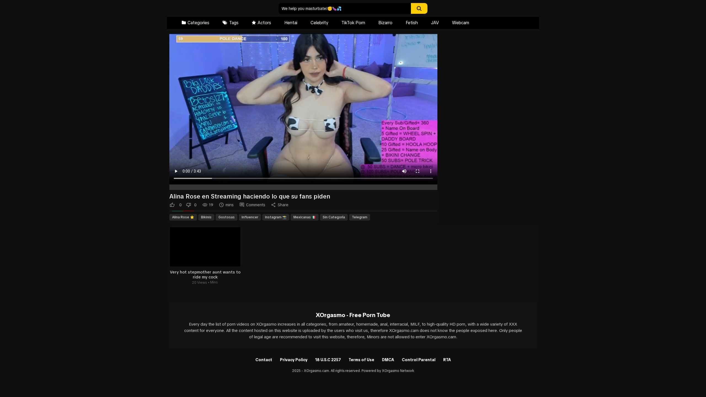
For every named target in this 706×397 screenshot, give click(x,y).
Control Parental (418, 360)
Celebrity (319, 22)
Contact (263, 360)
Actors (264, 22)
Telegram (359, 217)
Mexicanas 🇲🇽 (304, 217)
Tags (234, 22)
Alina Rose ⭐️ (183, 217)
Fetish (412, 22)
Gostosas (226, 217)
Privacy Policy (293, 360)
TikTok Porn (353, 22)
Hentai (290, 22)
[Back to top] (687, 380)
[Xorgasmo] (204, 8)
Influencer (250, 217)
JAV (435, 22)
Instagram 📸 (276, 217)
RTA (447, 360)
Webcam (460, 22)
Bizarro (385, 22)
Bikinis (206, 217)
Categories (198, 22)
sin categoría (334, 217)
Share (283, 205)
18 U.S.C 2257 (328, 360)
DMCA (388, 360)
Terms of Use (361, 360)
